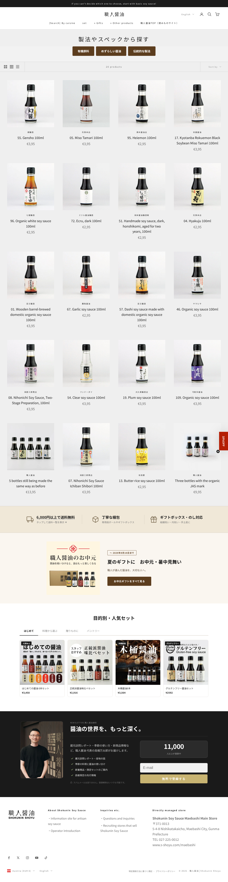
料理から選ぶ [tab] (49, 631)
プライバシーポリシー (165, 871)
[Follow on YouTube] (36, 858)
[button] (223, 441)
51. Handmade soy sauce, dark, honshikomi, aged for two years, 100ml (142, 226)
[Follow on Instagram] (27, 858)
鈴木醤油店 (142, 132)
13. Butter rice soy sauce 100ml (142, 480)
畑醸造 (30, 132)
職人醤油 (30, 475)
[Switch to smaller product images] (11, 67)
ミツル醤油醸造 (86, 215)
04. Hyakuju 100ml (197, 220)
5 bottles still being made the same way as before (30, 483)
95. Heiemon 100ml (141, 137)
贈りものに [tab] (72, 631)
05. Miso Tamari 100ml (86, 137)
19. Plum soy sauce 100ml (142, 397)
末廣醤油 (197, 132)
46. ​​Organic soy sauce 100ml (197, 309)
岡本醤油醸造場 (141, 215)
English (186, 14)
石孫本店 (86, 132)
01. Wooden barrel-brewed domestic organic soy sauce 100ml (30, 314)
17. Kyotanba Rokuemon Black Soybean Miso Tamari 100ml (197, 140)
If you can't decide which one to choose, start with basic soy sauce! (114, 3)
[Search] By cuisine (62, 22)
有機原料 (83, 51)
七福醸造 (30, 215)
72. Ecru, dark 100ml (86, 220)
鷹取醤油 (86, 303)
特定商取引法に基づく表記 (140, 871)
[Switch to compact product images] (17, 67)
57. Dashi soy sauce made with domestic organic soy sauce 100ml (141, 314)
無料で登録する (174, 778)
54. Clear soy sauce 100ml (86, 397)
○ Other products (122, 22)
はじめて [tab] (29, 631)
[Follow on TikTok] (46, 858)
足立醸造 (30, 303)
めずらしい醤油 (111, 51)
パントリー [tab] (93, 631)
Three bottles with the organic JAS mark (197, 483)
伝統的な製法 (141, 51)
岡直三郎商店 (30, 392)
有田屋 (142, 475)
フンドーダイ (86, 392)
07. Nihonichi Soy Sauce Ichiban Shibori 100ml (86, 483)
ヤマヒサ (197, 303)
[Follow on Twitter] (18, 858)
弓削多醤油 (197, 392)
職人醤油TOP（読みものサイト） (160, 22)
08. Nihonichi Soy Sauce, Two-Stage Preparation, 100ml (30, 400)
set (84, 22)
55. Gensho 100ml (30, 137)
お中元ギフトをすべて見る (129, 581)
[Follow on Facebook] (9, 858)
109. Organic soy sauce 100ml (197, 397)
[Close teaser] (218, 451)
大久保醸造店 (142, 392)
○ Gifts (98, 22)
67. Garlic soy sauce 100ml (86, 309)
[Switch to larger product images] (5, 67)
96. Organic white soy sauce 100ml (30, 223)
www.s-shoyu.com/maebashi (173, 844)
